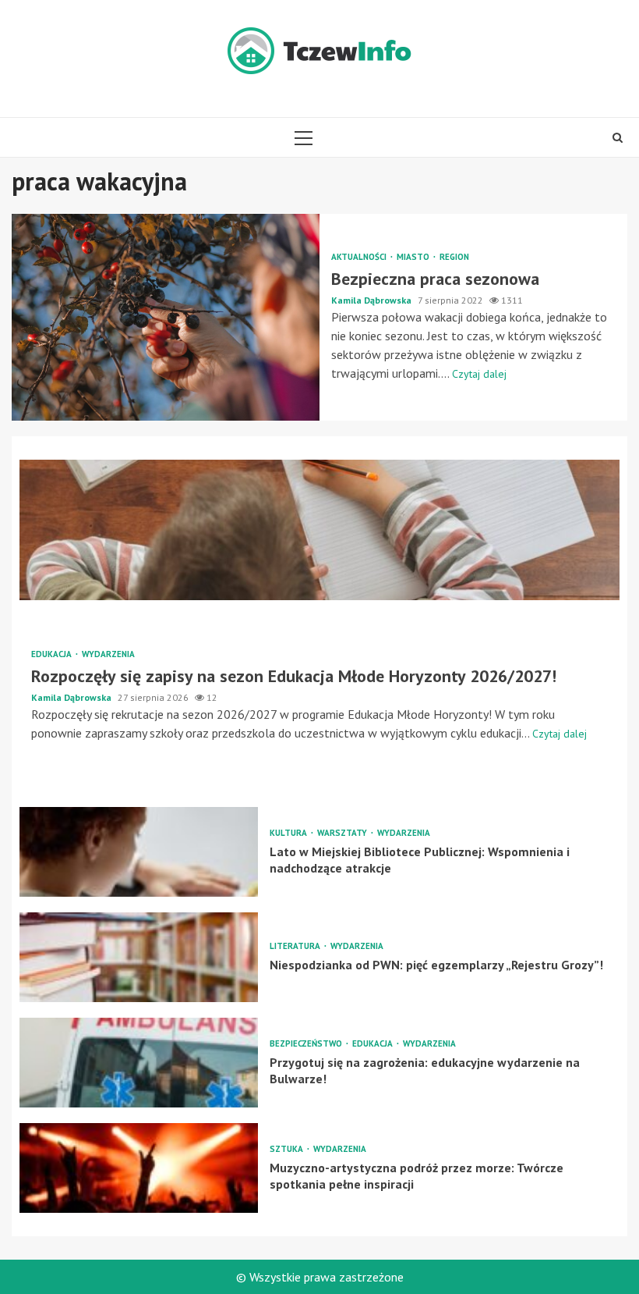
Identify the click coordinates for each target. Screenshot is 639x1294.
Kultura (289, 833)
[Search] (617, 137)
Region (454, 257)
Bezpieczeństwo (307, 1044)
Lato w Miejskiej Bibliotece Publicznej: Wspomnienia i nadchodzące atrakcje (138, 852)
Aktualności (360, 257)
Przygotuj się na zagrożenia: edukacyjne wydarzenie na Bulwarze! (138, 1062)
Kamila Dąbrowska (372, 300)
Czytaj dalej (479, 374)
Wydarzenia (108, 654)
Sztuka (287, 1149)
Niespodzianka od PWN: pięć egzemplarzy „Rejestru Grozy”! (138, 957)
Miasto (414, 257)
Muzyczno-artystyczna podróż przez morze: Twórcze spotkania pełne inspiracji (138, 1168)
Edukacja (52, 654)
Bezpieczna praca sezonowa (166, 317)
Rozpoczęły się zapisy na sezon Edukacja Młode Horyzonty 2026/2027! (319, 530)
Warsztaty (343, 833)
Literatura (296, 946)
